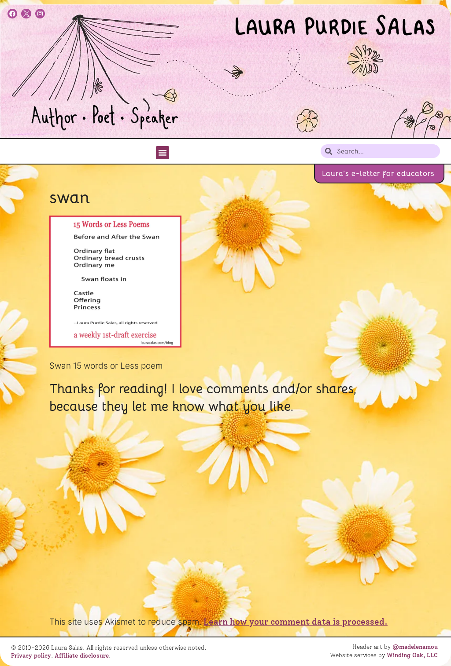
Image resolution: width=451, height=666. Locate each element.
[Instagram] (40, 13)
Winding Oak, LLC (412, 655)
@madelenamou (415, 646)
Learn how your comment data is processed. (295, 622)
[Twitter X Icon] (26, 13)
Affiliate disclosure (82, 655)
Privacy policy (31, 655)
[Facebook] (12, 13)
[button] (162, 152)
